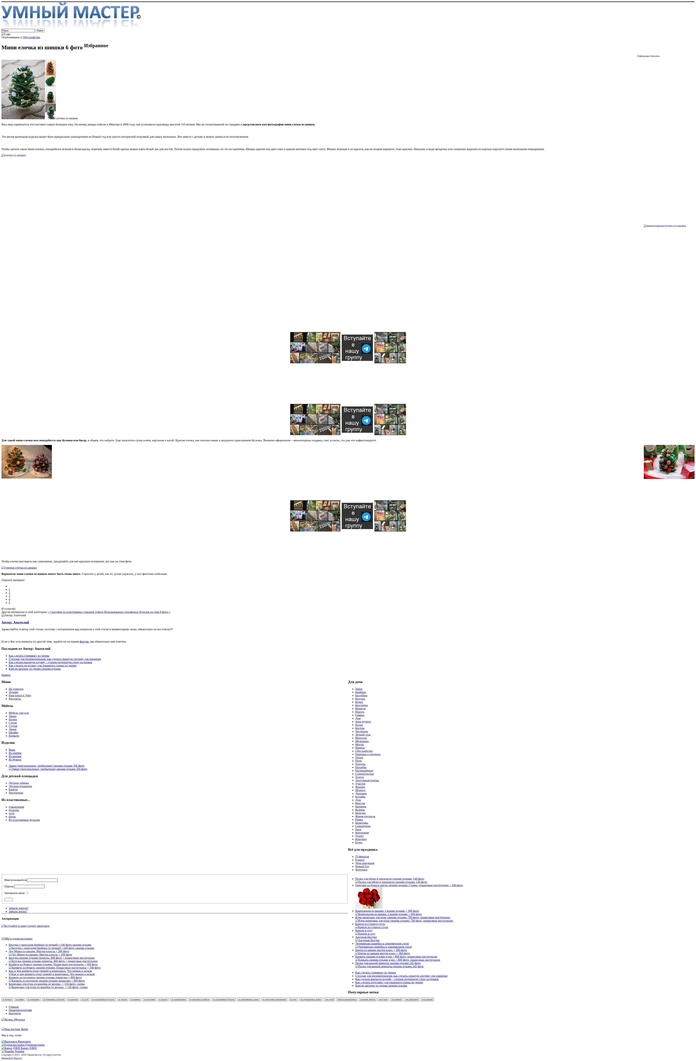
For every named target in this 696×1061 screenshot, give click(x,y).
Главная (13, 1006)
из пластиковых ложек (248, 999)
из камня (20, 999)
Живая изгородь (365, 816)
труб (11, 813)
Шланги (360, 790)
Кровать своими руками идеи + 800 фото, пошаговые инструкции (396, 956)
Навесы (360, 747)
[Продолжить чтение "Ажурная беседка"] (367, 940)
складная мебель (367, 999)
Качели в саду (363, 930)
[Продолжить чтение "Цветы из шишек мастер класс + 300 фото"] (382, 953)
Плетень (360, 764)
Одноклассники (34, 1044)
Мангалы (361, 737)
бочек (12, 816)
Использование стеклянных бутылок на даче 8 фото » (137, 612)
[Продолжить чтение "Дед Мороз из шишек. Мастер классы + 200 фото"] (40, 954)
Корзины (360, 806)
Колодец (360, 813)
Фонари (360, 786)
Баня (358, 829)
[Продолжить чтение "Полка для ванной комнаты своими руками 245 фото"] (389, 966)
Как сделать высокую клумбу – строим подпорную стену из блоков (50, 662)
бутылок (14, 810)
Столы (13, 722)
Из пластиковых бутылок (24, 819)
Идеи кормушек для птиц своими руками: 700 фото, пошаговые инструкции (402, 917)
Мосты (359, 744)
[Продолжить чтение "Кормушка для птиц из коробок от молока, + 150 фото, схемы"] (48, 987)
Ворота (359, 711)
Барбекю (360, 692)
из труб (85, 999)
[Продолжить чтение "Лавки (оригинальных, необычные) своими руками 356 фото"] (48, 768)
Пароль (8, 886)
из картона (73, 999)
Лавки (12, 716)
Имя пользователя (15, 880)
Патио (359, 757)
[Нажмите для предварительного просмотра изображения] (29, 118)
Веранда (360, 708)
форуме (84, 641)
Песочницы (16, 792)
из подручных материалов (274, 999)
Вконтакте (24, 1041)
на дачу (293, 999)
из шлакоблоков (178, 999)
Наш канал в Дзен (20, 695)
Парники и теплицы (367, 754)
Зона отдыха (363, 721)
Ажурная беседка (366, 937)
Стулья (13, 725)
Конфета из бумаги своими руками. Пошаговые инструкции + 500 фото (53, 964)
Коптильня (362, 832)
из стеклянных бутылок (224, 999)
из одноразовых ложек (311, 999)
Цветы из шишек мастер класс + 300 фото (381, 950)
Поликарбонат (364, 770)
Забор (358, 688)
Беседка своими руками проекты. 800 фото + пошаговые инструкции (52, 957)
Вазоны (360, 809)
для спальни (427, 999)
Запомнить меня (14, 893)
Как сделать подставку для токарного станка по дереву (43, 665)
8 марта (359, 859)
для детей (329, 999)
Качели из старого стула (370, 923)
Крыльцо (360, 839)
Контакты (15, 698)
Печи (358, 760)
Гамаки (359, 715)
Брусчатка (361, 705)
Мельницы (362, 741)
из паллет (163, 999)
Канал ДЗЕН (28, 1048)
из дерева (122, 999)
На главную (16, 688)
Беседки (360, 698)
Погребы (360, 767)
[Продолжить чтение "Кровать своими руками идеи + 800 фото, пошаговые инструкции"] (397, 959)
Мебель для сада (19, 712)
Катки (359, 724)
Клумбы (360, 796)
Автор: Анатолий (15, 622)
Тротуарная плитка (367, 780)
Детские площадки (20, 786)
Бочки (359, 702)
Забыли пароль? (18, 908)
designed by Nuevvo (11, 1058)
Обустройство (31, 37)
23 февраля (362, 856)
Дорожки (361, 793)
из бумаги (7, 999)
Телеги (359, 777)
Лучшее (13, 692)
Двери (12, 729)
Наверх (6, 674)
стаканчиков (16, 806)
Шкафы (13, 732)
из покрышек (34, 999)
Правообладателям (20, 1010)
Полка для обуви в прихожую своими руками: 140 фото (389, 878)
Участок (360, 783)
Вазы (12, 749)
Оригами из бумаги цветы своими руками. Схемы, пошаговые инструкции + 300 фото (409, 885)
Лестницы (361, 731)
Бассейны (361, 695)
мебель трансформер (346, 999)
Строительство (364, 773)
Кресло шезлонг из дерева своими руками (35, 668)
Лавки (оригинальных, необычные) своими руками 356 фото (46, 765)
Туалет (359, 835)
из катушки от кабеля (199, 999)
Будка (358, 842)
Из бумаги (15, 759)
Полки (13, 719)
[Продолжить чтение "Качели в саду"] (365, 933)
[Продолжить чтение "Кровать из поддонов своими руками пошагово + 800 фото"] (47, 980)
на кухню (383, 999)
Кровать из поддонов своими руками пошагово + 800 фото (45, 977)
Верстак (360, 803)
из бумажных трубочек (53, 999)
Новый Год (362, 866)
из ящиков (135, 999)
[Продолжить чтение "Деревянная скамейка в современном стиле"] (383, 946)
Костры (359, 728)
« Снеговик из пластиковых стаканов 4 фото (76, 612)
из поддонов (149, 999)
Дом (358, 718)
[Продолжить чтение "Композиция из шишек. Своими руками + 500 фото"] (388, 914)
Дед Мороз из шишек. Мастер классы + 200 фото (39, 951)
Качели (13, 789)
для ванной (396, 999)
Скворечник (362, 826)
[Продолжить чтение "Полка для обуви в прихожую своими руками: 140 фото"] (391, 882)
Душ (358, 800)
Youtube (19, 1051)
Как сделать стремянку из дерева (29, 655)
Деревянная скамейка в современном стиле (382, 943)
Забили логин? (18, 911)
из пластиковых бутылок (103, 999)
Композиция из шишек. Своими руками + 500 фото (387, 910)
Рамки (359, 819)
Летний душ (362, 734)
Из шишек (15, 756)
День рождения (364, 863)
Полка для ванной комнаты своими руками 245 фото (388, 963)
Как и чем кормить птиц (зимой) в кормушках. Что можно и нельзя (50, 970)
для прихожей (411, 999)
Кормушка (361, 822)
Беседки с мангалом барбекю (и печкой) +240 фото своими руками (50, 944)
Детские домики (19, 782)
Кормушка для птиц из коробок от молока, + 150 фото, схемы (47, 984)
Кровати (14, 735)
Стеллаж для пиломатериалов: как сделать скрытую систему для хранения (55, 659)
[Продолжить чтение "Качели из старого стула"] (371, 927)
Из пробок (15, 753)
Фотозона (361, 869)
